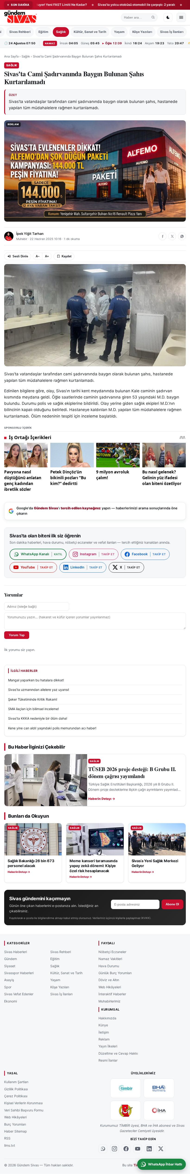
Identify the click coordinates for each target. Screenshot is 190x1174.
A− (38, 256)
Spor (7, 987)
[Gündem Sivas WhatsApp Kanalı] (102, 1148)
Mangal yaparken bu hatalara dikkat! (36, 680)
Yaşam (119, 32)
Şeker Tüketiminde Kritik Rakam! (32, 699)
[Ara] (153, 17)
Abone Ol (172, 904)
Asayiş (9, 980)
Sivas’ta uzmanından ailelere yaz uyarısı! (38, 690)
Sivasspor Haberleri (19, 973)
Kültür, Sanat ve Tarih (90, 32)
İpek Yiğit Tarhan (30, 234)
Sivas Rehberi (20, 32)
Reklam (104, 1039)
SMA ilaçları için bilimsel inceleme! (33, 709)
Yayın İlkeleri (107, 1046)
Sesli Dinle (20, 256)
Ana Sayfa (11, 56)
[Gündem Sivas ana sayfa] (21, 17)
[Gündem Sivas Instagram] (114, 1148)
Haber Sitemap (15, 1131)
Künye (103, 1025)
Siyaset (9, 966)
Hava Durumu (108, 966)
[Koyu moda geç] (168, 17)
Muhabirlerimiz (109, 1001)
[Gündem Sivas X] (160, 1148)
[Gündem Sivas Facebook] (126, 1148)
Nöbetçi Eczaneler (112, 952)
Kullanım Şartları (16, 1082)
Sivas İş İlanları (172, 32)
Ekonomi (10, 1001)
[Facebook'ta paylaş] (162, 236)
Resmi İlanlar (107, 1060)
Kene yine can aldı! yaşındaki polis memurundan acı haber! (52, 728)
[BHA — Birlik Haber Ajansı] (159, 1088)
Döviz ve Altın (108, 980)
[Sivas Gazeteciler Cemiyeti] (125, 1110)
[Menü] (181, 17)
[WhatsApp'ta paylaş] (182, 236)
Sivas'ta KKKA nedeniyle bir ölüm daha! (37, 718)
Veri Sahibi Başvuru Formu (23, 1110)
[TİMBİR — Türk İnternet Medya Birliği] (125, 1088)
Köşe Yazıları (142, 32)
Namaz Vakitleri (110, 959)
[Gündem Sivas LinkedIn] (149, 1148)
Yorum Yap (17, 635)
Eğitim (43, 32)
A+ (47, 256)
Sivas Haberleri (15, 952)
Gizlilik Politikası (16, 1089)
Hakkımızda (107, 1018)
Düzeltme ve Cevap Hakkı (118, 1053)
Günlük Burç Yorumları (115, 973)
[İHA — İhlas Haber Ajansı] (159, 1110)
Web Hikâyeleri (109, 987)
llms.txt (9, 1145)
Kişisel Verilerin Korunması (23, 1103)
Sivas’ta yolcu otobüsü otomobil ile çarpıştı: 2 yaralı (108, 4)
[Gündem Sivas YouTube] (137, 1148)
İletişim (103, 1032)
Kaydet (66, 256)
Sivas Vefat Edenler (18, 994)
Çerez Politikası (15, 1096)
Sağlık (61, 32)
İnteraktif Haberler (112, 994)
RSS (7, 1138)
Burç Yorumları (15, 1124)
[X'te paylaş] (172, 236)
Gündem (10, 959)
